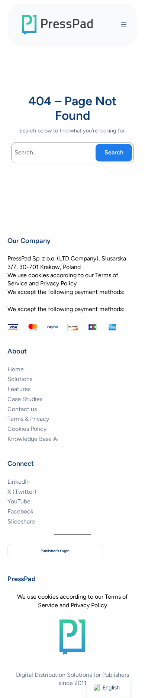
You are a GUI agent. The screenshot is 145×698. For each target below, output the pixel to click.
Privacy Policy (89, 605)
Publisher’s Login (55, 550)
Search (113, 152)
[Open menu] (123, 24)
